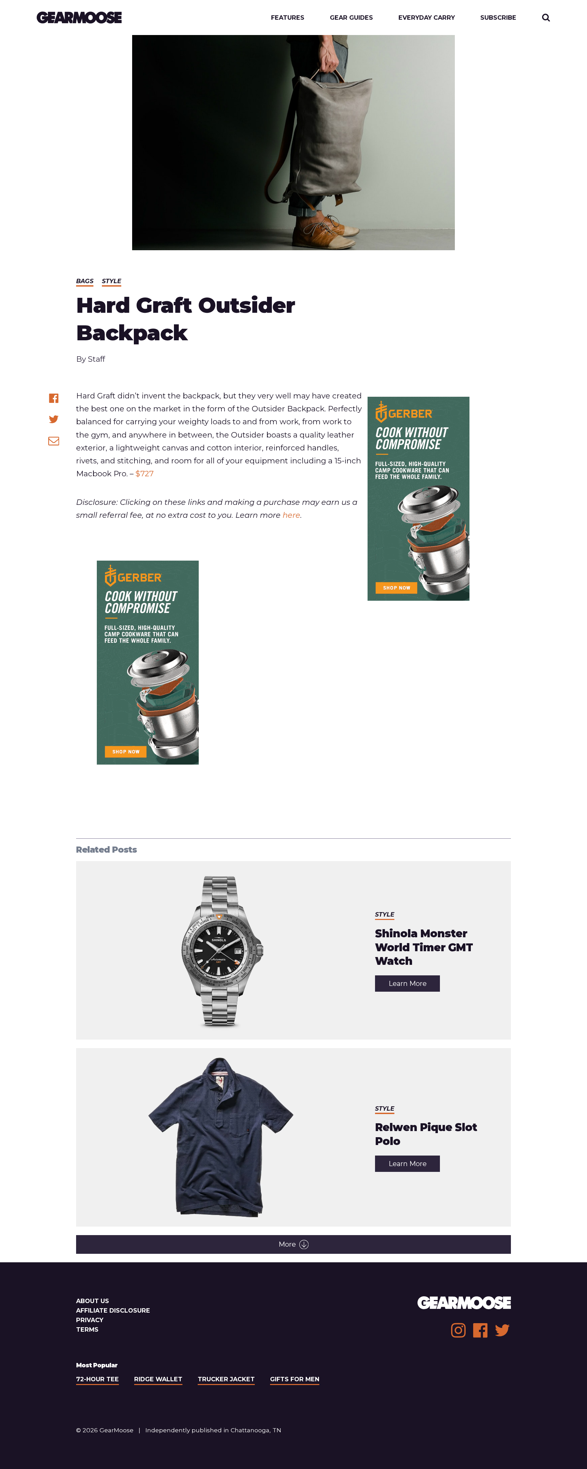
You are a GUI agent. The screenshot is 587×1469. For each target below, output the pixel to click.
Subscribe (498, 18)
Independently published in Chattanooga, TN (213, 1430)
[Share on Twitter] (53, 419)
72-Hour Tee (97, 1379)
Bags (84, 281)
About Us (92, 1300)
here (291, 515)
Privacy (89, 1319)
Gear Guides (351, 18)
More (287, 1244)
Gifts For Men (294, 1379)
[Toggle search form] (546, 17)
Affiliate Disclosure (113, 1310)
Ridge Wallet (158, 1379)
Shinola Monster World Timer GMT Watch (424, 947)
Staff (96, 359)
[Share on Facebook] (53, 398)
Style (111, 281)
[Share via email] (53, 440)
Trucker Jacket (226, 1379)
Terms (87, 1329)
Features (287, 18)
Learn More (414, 985)
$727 (145, 473)
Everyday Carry (426, 18)
